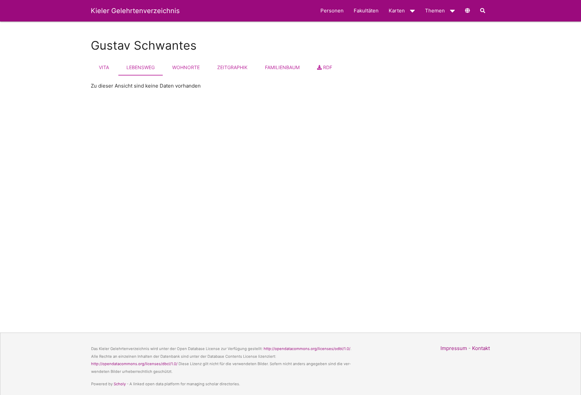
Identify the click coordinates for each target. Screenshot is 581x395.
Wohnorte (186, 67)
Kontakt (481, 348)
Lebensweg (140, 67)
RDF (327, 67)
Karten (397, 10)
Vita (104, 67)
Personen (332, 10)
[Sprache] (467, 10)
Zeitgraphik (232, 67)
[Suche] (482, 10)
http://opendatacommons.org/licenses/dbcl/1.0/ (134, 363)
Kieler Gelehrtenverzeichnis (135, 11)
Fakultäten (366, 10)
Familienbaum (282, 67)
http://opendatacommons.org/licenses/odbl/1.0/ (307, 348)
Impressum (453, 348)
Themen (435, 10)
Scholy (120, 384)
